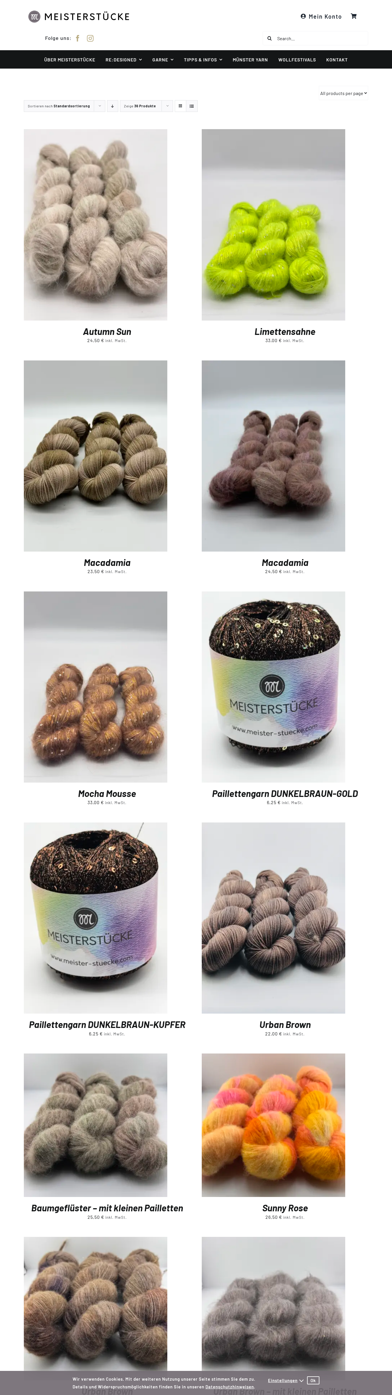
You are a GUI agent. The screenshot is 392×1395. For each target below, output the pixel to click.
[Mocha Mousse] (95, 595)
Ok (313, 1380)
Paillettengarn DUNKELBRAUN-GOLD (285, 793)
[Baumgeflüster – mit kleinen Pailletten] (95, 1057)
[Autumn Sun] (95, 133)
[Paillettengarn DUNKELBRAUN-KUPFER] (95, 826)
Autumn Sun (107, 331)
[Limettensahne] (273, 133)
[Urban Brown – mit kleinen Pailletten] (273, 1240)
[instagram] (90, 38)
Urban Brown (285, 1024)
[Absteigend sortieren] (112, 106)
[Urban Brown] (273, 826)
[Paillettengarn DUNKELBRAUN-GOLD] (273, 595)
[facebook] (77, 38)
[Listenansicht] (191, 106)
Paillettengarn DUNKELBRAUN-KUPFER (107, 1024)
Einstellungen (283, 1380)
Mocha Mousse (107, 793)
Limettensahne (285, 331)
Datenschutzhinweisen (229, 1386)
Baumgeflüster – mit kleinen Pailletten (107, 1207)
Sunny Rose (285, 1207)
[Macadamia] (95, 364)
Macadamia (107, 562)
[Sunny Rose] (273, 1057)
